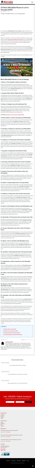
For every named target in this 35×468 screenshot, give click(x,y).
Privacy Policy (13, 460)
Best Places (6, 339)
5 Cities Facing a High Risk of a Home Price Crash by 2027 (9, 430)
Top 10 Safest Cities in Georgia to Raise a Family (11, 332)
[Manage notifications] (33, 466)
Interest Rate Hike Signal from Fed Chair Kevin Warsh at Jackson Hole (11, 439)
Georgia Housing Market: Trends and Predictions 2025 (12, 334)
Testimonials (19, 460)
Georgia (32, 339)
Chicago (2, 418)
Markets (2, 422)
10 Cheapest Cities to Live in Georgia (9, 329)
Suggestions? (24, 460)
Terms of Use (8, 460)
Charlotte (2, 417)
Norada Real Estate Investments (7, 2)
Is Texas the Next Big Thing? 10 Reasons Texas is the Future (17, 374)
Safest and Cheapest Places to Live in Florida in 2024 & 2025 (17, 383)
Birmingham (2, 414)
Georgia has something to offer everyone (16, 39)
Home (28, 460)
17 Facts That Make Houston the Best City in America (17, 365)
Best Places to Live (27, 339)
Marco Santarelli (8, 436)
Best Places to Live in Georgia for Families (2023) (14, 114)
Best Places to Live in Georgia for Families (10, 330)
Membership (3, 423)
